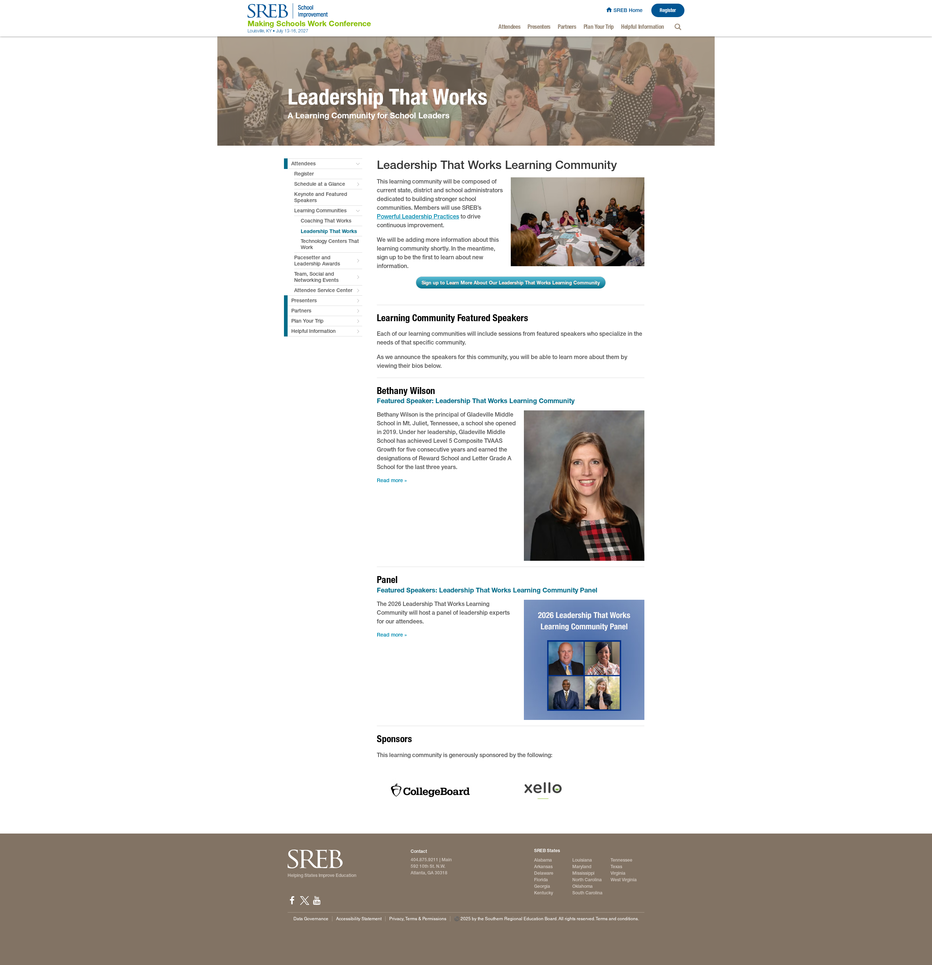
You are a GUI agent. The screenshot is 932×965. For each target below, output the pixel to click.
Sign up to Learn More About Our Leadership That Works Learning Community (511, 282)
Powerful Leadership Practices (418, 216)
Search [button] (677, 27)
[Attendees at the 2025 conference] (578, 222)
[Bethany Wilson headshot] (584, 485)
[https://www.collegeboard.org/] (430, 790)
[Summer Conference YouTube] (316, 900)
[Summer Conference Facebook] (292, 900)
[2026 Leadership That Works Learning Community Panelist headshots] (584, 660)
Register (668, 10)
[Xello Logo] (543, 790)
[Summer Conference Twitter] (304, 900)
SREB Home (628, 10)
